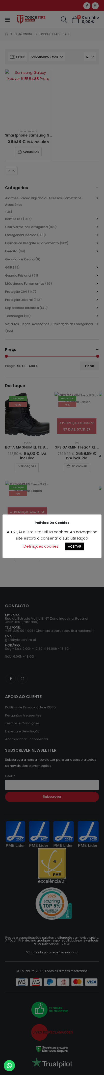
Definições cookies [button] (41, 546)
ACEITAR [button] (74, 546)
